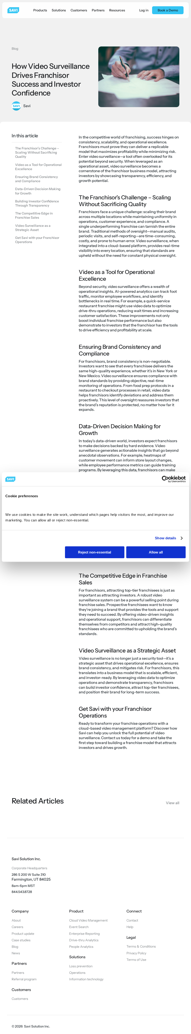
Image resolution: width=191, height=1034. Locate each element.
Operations (77, 973)
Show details (165, 538)
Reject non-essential (94, 552)
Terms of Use (136, 960)
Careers (17, 927)
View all (172, 802)
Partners (18, 973)
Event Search (79, 927)
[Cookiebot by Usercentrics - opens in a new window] (165, 479)
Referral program (24, 979)
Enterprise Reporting (84, 934)
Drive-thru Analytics (84, 940)
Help (129, 927)
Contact (132, 920)
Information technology (86, 979)
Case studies (21, 940)
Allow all (156, 552)
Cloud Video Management (88, 920)
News (16, 953)
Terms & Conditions (141, 946)
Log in (143, 10)
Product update (23, 934)
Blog (15, 48)
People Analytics (81, 947)
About (16, 920)
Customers (20, 999)
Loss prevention (80, 966)
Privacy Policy (136, 953)
